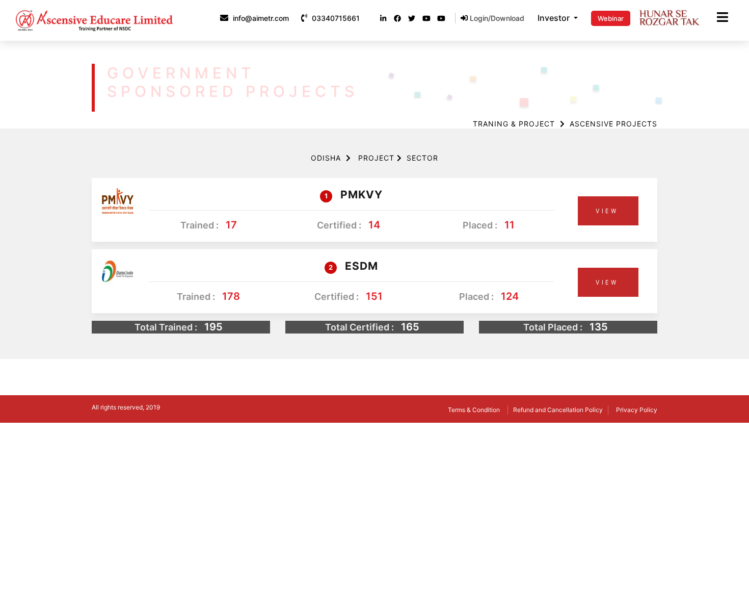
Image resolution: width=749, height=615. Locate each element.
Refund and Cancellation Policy (558, 410)
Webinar (611, 18)
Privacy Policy (636, 410)
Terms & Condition (474, 410)
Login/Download (496, 18)
